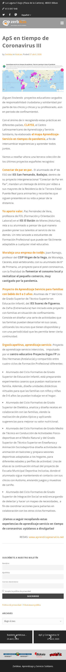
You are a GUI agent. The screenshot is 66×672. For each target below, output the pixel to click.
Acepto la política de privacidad (18, 591)
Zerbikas (9, 54)
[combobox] (33, 621)
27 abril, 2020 (35, 54)
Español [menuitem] (25, 15)
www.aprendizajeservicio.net (46, 537)
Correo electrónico (10, 582)
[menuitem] (26, 15)
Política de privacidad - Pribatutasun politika (21, 605)
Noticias (18, 54)
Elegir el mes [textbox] (9, 621)
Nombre (5, 563)
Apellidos (6, 572)
